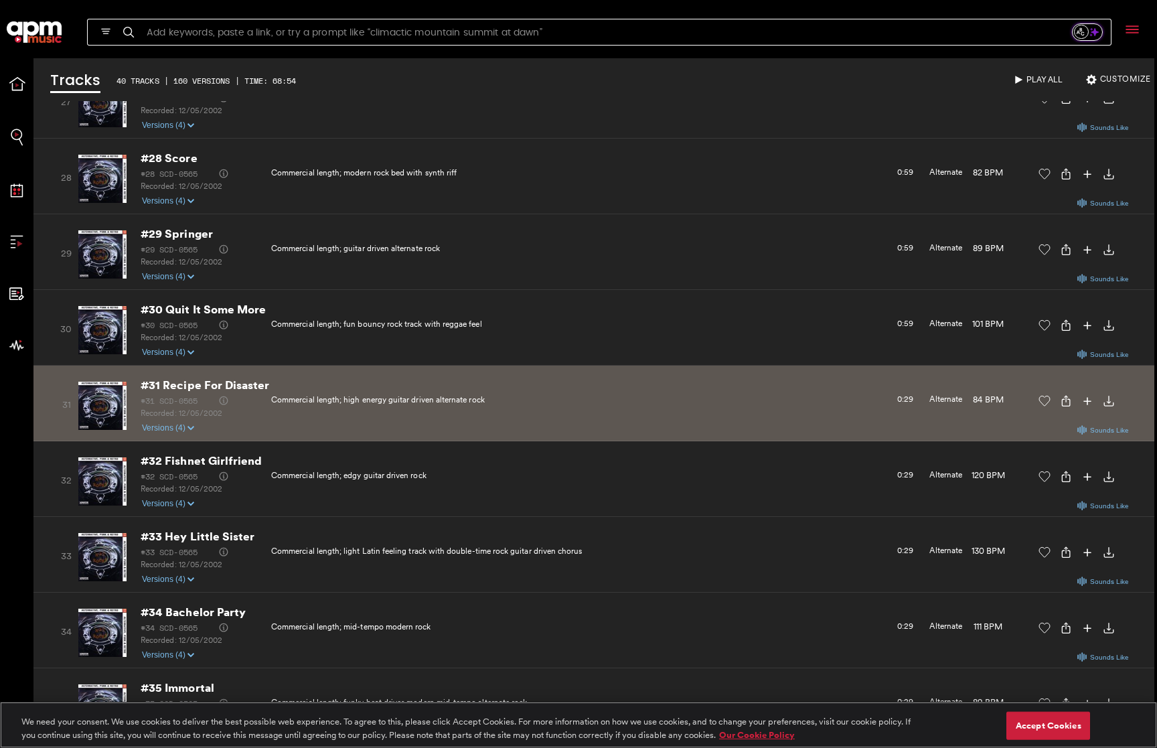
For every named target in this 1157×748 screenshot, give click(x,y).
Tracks (75, 81)
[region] (578, 725)
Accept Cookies (1048, 726)
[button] (1119, 79)
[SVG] (105, 31)
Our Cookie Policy (757, 734)
